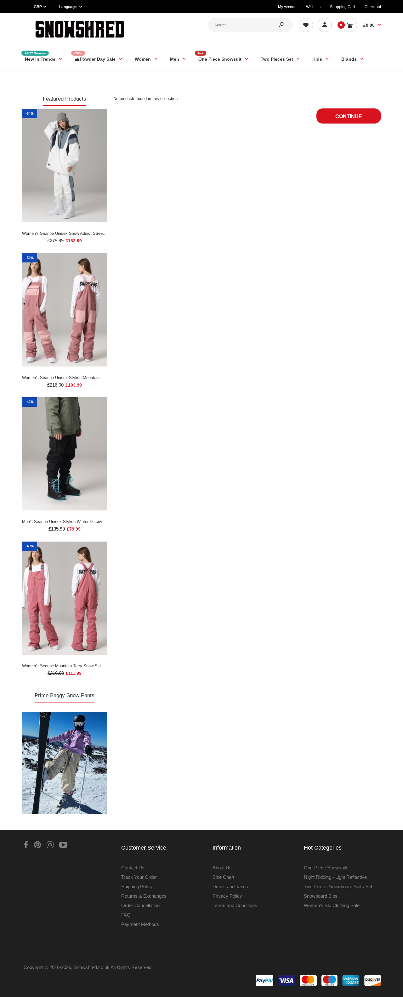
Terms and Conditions (235, 905)
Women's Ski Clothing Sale (332, 905)
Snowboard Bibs (321, 896)
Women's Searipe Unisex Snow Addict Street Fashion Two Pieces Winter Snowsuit (97, 233)
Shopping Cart (342, 7)
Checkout (373, 7)
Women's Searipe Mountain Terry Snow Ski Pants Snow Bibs (77, 666)
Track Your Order (139, 877)
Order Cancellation (140, 905)
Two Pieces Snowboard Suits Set (338, 886)
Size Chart (223, 877)
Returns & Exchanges (144, 896)
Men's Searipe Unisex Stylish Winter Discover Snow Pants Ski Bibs (84, 521)
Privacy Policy (227, 896)
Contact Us (133, 867)
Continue (348, 116)
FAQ (126, 914)
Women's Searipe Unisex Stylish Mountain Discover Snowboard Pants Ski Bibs (94, 377)
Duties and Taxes (230, 886)
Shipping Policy (137, 886)
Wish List (313, 7)
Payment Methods (140, 924)
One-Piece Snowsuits (326, 867)
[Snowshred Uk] (80, 39)
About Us (222, 867)
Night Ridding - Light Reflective (335, 877)
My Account (288, 7)
